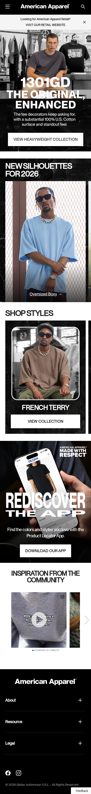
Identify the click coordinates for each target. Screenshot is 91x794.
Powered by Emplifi (46, 650)
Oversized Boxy (43, 294)
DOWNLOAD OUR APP (45, 551)
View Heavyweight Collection (45, 139)
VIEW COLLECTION (45, 421)
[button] (45, 700)
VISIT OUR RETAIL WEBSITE (45, 24)
